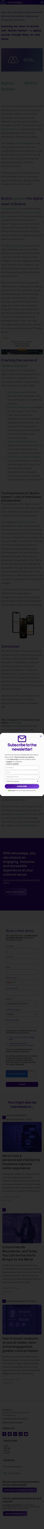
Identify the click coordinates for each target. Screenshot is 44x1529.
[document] (22, 764)
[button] (41, 736)
